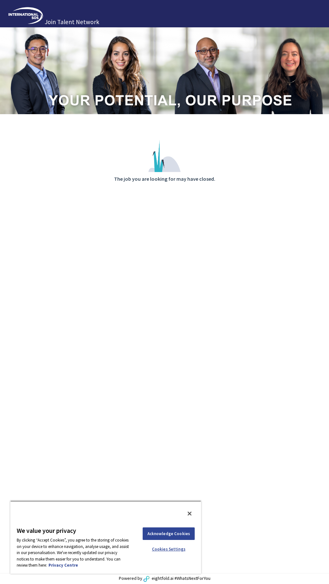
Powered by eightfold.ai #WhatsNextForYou (164, 578)
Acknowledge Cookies (168, 533)
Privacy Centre (63, 565)
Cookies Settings (168, 549)
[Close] (189, 513)
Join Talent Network (72, 22)
